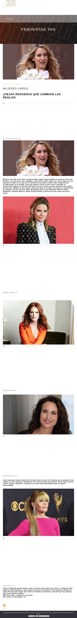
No (36, 616)
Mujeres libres (15, 88)
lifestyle (17, 83)
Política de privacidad (44, 616)
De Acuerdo (31, 616)
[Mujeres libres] (38, 61)
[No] (75, 614)
